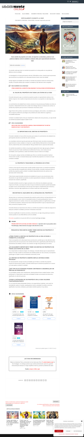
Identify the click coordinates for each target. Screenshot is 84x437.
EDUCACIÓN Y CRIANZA (55, 13)
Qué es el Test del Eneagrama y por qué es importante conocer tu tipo (71, 67)
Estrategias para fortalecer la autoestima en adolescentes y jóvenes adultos (71, 62)
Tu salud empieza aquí (47, 362)
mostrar (22, 65)
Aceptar (59, 431)
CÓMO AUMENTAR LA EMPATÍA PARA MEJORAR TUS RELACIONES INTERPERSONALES (33, 88)
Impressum (76, 433)
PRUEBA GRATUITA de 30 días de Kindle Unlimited (24, 224)
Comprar (19, 318)
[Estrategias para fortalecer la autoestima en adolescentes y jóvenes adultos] (63, 60)
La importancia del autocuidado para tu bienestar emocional (39, 422)
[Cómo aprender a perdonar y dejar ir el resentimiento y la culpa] (13, 415)
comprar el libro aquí (34, 369)
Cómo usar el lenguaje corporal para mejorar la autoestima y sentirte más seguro (25, 423)
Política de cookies (62, 433)
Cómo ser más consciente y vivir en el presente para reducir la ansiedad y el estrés (71, 86)
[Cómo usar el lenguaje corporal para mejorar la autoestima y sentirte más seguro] (26, 415)
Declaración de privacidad (69, 433)
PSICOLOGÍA (17, 13)
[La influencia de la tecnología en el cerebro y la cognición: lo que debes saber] (63, 72)
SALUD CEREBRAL (25, 13)
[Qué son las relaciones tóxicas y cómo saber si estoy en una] (52, 415)
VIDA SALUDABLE (65, 13)
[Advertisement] (32, 390)
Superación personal (45, 20)
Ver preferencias (78, 431)
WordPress (25, 435)
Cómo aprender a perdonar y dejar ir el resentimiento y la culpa (13, 422)
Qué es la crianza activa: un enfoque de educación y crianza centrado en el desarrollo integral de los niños (71, 79)
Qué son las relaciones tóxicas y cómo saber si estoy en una (52, 422)
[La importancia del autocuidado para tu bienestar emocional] (39, 415)
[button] (81, 421)
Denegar (68, 431)
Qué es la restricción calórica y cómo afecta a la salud (71, 95)
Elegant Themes (13, 435)
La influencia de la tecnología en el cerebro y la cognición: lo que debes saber (71, 72)
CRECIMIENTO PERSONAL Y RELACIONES (39, 13)
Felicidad (37, 20)
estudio (12, 218)
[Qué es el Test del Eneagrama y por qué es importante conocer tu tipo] (63, 67)
